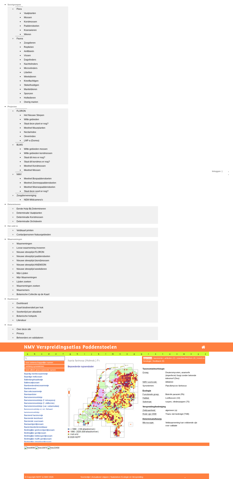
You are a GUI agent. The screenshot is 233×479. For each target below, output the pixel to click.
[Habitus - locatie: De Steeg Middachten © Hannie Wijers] (29, 447)
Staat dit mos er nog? (34, 157)
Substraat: (147, 402)
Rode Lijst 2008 (149, 414)
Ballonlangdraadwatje (33, 379)
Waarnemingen (24, 243)
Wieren (27, 34)
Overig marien (31, 102)
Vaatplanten (30, 13)
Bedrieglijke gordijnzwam (35, 433)
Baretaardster (30, 394)
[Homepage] (203, 347)
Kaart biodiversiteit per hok (30, 307)
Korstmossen (30, 21)
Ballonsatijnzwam (31, 382)
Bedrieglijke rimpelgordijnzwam (37, 442)
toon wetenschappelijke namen (39, 362)
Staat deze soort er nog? (36, 191)
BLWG (20, 144)
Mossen (28, 17)
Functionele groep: (151, 394)
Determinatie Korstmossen (30, 217)
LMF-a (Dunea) (31, 140)
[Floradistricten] (102, 397)
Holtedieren (30, 97)
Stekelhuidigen (31, 85)
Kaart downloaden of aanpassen (130, 424)
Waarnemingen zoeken (28, 286)
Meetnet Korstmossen (35, 166)
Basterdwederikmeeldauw (35, 427)
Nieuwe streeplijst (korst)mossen (33, 260)
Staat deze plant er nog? (36, 123)
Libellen (28, 72)
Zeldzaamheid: (149, 410)
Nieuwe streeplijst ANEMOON (31, 264)
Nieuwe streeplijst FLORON (30, 252)
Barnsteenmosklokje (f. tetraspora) (39, 400)
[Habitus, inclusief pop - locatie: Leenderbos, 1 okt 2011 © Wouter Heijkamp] (41, 447)
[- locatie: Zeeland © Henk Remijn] (53, 447)
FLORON (21, 111)
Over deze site (24, 329)
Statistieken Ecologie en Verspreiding (126, 477)
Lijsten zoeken (24, 281)
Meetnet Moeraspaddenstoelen (39, 187)
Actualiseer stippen (100, 477)
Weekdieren (30, 76)
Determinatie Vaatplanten (29, 213)
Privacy (20, 333)
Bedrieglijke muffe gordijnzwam (38, 439)
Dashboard (22, 303)
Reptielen (29, 47)
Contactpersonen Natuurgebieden (34, 234)
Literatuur (21, 320)
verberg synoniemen (35, 366)
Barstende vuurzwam (33, 421)
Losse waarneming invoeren (31, 248)
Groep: (146, 372)
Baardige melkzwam (33, 377)
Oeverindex (30, 136)
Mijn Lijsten (22, 273)
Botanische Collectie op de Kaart (33, 294)
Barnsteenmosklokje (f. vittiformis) (39, 403)
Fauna (20, 38)
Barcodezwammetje (33, 391)
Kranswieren (30, 30)
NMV (19, 174)
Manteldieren (30, 89)
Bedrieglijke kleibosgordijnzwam (38, 436)
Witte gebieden (31, 119)
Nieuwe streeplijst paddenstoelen (33, 256)
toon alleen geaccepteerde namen (41, 370)
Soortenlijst (85, 477)
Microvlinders (30, 68)
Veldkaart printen (25, 230)
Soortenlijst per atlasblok (29, 312)
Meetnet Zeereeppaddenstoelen (40, 183)
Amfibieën (29, 51)
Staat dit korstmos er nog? (37, 161)
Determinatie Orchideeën (29, 221)
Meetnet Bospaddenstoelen (38, 178)
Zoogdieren (30, 43)
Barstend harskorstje (33, 415)
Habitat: (146, 398)
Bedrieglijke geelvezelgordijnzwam (39, 430)
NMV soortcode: (150, 382)
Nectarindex (30, 132)
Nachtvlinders (31, 64)
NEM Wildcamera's (33, 199)
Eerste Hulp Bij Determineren (31, 208)
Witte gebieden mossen (36, 149)
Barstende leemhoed (33, 418)
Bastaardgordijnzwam (33, 424)
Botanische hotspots (27, 316)
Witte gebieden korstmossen (38, 153)
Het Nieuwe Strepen (34, 115)
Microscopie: (148, 422)
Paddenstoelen (31, 26)
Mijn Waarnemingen (27, 277)
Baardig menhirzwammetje (36, 374)
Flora (19, 9)
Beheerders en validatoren (30, 337)
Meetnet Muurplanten (34, 128)
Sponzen (28, 93)
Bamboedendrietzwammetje (36, 385)
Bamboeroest (30, 388)
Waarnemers (23, 290)
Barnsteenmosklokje (33, 397)
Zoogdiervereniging (26, 195)
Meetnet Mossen (32, 170)
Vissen (27, 55)
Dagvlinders (30, 59)
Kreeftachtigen (31, 81)
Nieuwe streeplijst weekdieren (32, 269)
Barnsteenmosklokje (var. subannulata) (41, 406)
